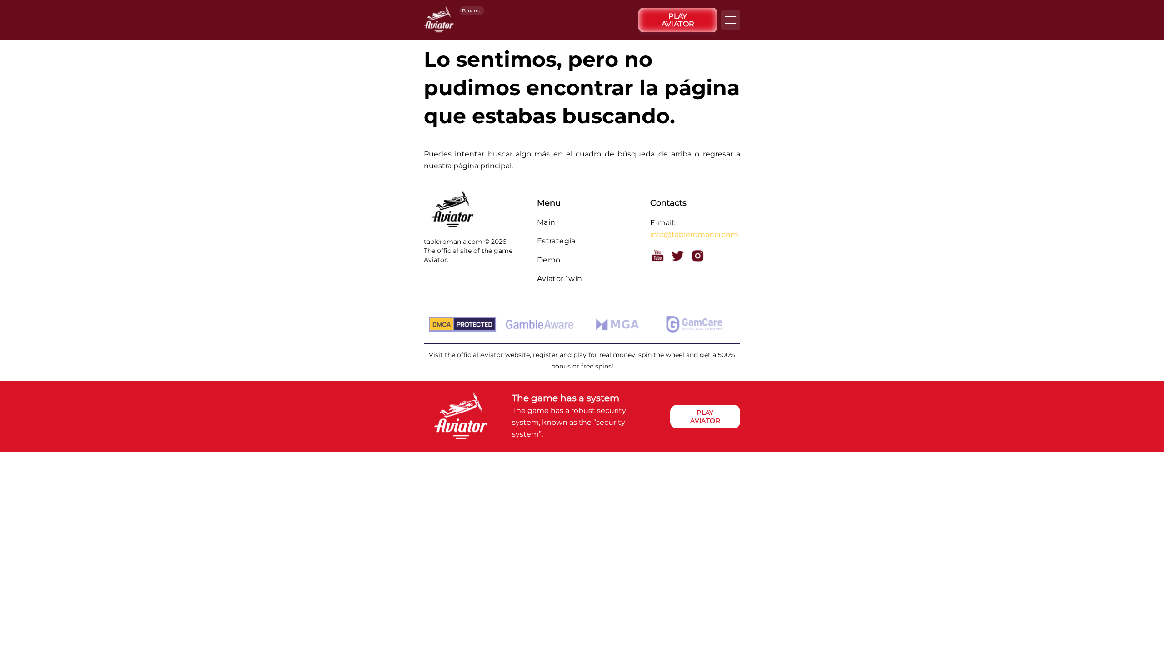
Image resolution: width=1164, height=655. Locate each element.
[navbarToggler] (730, 20)
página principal (482, 165)
